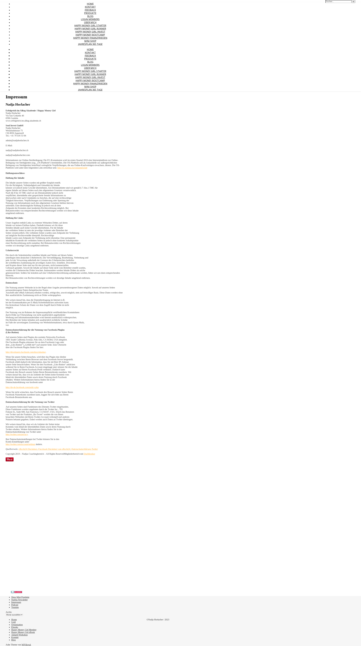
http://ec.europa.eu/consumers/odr (72, 168)
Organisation (17, 624)
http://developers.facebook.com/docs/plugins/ (26, 352)
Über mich (90, 22)
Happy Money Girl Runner (90, 28)
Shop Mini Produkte (20, 597)
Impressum (16, 602)
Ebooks (14, 627)
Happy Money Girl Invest (90, 31)
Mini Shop (90, 41)
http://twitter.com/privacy (17, 434)
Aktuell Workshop (19, 635)
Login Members (90, 19)
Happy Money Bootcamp (90, 34)
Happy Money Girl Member (23, 630)
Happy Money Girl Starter (90, 25)
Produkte (90, 13)
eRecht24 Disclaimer (28, 449)
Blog (90, 16)
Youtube (15, 607)
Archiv (9, 612)
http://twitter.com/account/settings (20, 444)
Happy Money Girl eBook (23, 632)
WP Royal (26, 644)
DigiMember (89, 454)
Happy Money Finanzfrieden (90, 37)
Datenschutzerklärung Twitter (84, 449)
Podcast (14, 605)
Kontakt (90, 6)
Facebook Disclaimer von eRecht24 (54, 449)
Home (90, 3)
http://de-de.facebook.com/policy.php (22, 387)
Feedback (90, 10)
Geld (13, 622)
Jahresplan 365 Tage (90, 44)
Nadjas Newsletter (19, 600)
